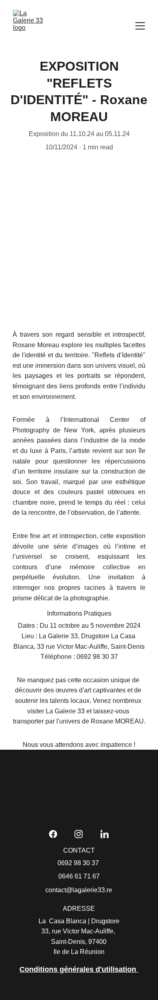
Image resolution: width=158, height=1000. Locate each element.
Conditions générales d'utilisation (78, 969)
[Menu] (140, 25)
